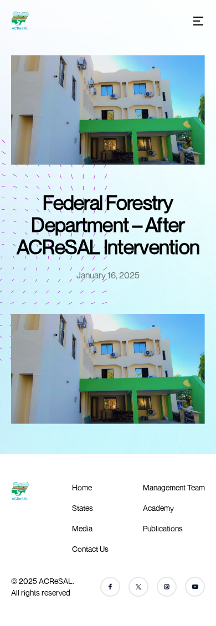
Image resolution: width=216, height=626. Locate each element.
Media (82, 528)
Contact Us (90, 548)
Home (82, 487)
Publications (163, 528)
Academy (158, 508)
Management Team (174, 487)
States (82, 508)
